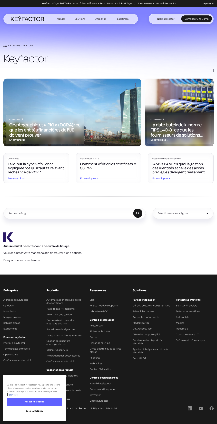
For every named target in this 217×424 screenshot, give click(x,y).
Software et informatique (190, 340)
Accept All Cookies (34, 402)
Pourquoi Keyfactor (14, 342)
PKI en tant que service (59, 314)
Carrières (8, 305)
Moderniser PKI (141, 322)
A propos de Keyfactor (15, 299)
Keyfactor (95, 395)
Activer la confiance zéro (146, 317)
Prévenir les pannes (143, 311)
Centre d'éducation (100, 369)
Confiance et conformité (17, 360)
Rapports (95, 357)
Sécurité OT (139, 358)
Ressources (122, 18)
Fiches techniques (100, 331)
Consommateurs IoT (187, 334)
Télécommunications (188, 311)
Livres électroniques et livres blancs (105, 350)
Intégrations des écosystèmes (63, 355)
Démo (93, 337)
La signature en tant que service (64, 335)
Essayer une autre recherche (21, 260)
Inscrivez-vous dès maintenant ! (156, 3)
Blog (92, 299)
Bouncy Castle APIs (57, 349)
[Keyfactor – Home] (27, 18)
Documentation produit (103, 389)
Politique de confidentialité (104, 408)
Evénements (10, 328)
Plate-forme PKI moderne (60, 308)
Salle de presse (11, 322)
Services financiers (186, 305)
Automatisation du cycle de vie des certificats (63, 301)
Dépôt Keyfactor (99, 400)
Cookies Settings (34, 411)
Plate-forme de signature (60, 329)
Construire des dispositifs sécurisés (147, 341)
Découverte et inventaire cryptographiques (60, 322)
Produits (60, 18)
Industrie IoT (183, 328)
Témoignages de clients (16, 348)
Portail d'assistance (100, 383)
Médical (180, 322)
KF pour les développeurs (104, 305)
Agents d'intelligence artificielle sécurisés (150, 350)
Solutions (80, 18)
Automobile (182, 317)
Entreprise (100, 18)
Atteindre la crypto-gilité (146, 334)
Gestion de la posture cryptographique (58, 342)
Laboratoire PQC (99, 311)
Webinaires (96, 363)
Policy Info (13, 394)
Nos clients (9, 311)
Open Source (10, 354)
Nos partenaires (12, 317)
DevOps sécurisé (142, 328)
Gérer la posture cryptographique (151, 305)
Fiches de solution (100, 342)
